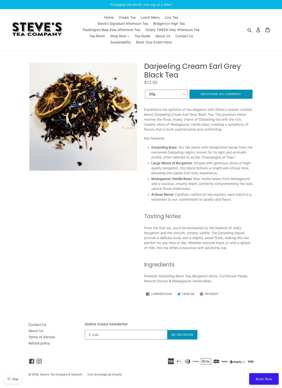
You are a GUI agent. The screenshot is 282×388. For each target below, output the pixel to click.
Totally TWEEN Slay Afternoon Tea (172, 30)
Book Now (264, 379)
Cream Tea (127, 17)
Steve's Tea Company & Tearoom (61, 374)
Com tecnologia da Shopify (104, 374)
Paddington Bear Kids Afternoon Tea (111, 30)
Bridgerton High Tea (169, 23)
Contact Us (184, 36)
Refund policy (39, 343)
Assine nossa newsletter (106, 324)
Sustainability (120, 42)
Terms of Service (41, 337)
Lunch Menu (150, 17)
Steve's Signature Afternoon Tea (122, 23)
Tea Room (97, 36)
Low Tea (171, 17)
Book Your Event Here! (154, 42)
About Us (162, 36)
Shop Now (118, 36)
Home (109, 17)
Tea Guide (142, 36)
